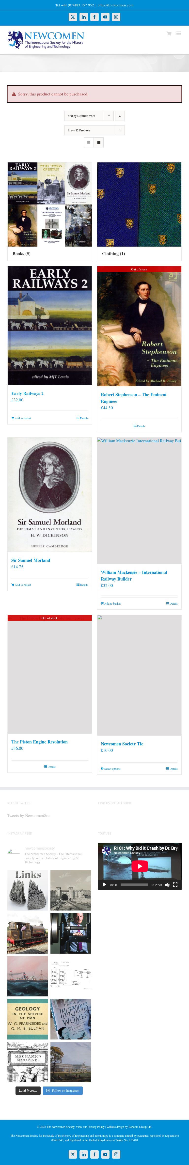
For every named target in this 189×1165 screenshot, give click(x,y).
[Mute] (167, 884)
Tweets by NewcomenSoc (28, 815)
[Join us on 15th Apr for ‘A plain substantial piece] (27, 976)
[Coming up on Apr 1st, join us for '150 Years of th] (70, 976)
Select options (112, 769)
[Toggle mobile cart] (169, 33)
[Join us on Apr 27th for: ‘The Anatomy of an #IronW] (27, 933)
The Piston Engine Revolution (39, 742)
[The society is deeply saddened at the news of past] (70, 933)
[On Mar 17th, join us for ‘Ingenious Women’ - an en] (70, 1019)
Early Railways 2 (27, 393)
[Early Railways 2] (50, 325)
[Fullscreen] (175, 884)
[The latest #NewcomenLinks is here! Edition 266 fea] (27, 890)
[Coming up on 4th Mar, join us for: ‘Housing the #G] (70, 1062)
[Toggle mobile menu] (179, 33)
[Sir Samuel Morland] (50, 495)
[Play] (104, 884)
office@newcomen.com (116, 4)
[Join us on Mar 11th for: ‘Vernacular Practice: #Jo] (27, 1062)
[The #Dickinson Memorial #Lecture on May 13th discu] (70, 890)
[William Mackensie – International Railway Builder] (139, 501)
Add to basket (23, 418)
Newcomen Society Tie (122, 743)
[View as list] (98, 142)
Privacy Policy (96, 1127)
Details (84, 418)
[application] (140, 866)
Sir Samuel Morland (30, 560)
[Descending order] (120, 116)
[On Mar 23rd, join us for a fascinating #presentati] (27, 1019)
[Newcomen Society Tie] (139, 675)
